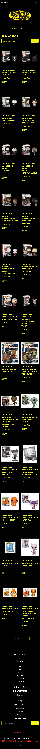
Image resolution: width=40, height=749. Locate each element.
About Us (20, 698)
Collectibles (20, 678)
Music (20, 670)
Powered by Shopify (28, 738)
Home (3, 28)
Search (20, 695)
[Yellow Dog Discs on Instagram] (21, 733)
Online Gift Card (20, 687)
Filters (34, 41)
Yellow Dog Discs (14, 738)
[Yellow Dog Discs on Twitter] (15, 733)
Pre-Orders (20, 664)
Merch (20, 684)
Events (20, 661)
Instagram (20, 715)
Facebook (20, 709)
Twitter (20, 712)
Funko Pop (12, 28)
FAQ (20, 701)
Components (20, 681)
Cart (37, 2)
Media (20, 672)
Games (20, 675)
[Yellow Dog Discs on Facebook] (18, 733)
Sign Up (34, 723)
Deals (20, 667)
